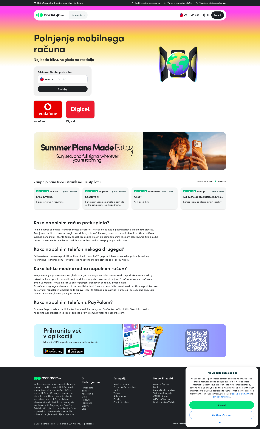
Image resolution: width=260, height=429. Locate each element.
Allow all (222, 405)
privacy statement (221, 396)
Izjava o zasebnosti (181, 423)
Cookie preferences (221, 414)
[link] (53, 351)
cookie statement (240, 393)
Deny (221, 422)
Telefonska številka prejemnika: (55, 72)
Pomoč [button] (217, 15)
